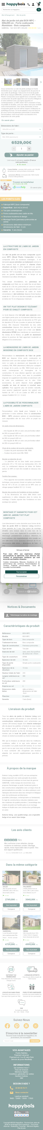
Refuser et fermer (23, 550)
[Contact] (29, 4)
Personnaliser (21, 576)
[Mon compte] (33, 4)
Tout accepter (21, 572)
